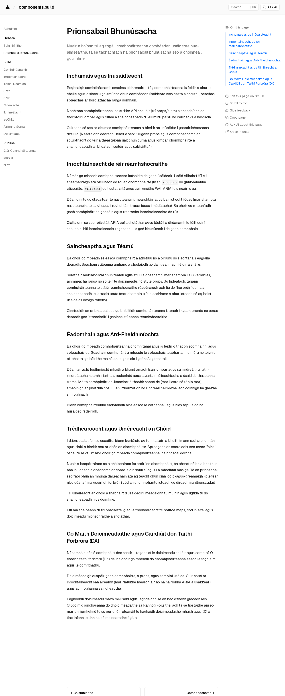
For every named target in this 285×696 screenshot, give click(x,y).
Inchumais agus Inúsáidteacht (104, 75)
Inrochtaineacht (15, 77)
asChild (9, 119)
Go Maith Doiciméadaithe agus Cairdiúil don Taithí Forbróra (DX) (129, 537)
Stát (7, 91)
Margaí (8, 158)
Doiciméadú (12, 134)
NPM (7, 165)
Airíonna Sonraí (14, 127)
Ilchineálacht (12, 112)
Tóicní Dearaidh (15, 84)
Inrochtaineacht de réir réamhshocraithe (117, 163)
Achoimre (10, 29)
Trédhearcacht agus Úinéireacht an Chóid (119, 428)
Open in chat (239, 132)
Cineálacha (12, 105)
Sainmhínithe (13, 46)
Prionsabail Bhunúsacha (21, 53)
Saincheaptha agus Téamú (100, 246)
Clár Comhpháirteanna (20, 151)
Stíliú (7, 98)
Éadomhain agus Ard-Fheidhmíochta (113, 334)
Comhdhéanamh (15, 70)
